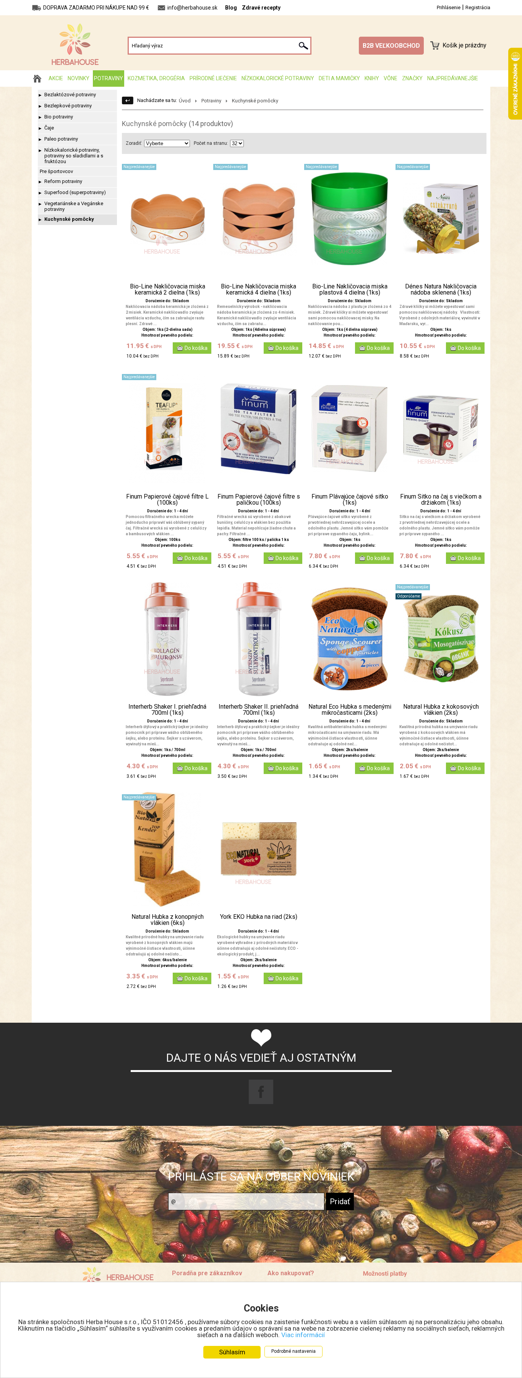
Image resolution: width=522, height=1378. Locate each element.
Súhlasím (232, 1352)
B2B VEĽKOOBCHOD (391, 45)
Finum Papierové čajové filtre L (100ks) (167, 500)
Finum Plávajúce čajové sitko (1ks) (349, 500)
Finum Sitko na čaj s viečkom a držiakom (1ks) (440, 500)
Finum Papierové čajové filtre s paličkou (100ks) (258, 500)
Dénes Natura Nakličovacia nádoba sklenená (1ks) (441, 289)
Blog (231, 8)
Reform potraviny (63, 181)
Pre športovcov (56, 171)
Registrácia (477, 7)
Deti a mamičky (339, 78)
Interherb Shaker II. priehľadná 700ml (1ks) (258, 710)
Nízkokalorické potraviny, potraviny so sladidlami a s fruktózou (73, 155)
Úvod (185, 101)
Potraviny (108, 78)
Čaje (49, 128)
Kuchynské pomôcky (69, 219)
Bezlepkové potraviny (68, 105)
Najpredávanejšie (452, 78)
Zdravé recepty (261, 8)
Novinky (78, 78)
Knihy (372, 78)
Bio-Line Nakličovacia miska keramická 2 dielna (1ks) (167, 289)
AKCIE (56, 78)
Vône (390, 78)
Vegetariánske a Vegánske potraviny (73, 206)
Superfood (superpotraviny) (75, 192)
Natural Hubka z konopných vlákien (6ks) (167, 920)
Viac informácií (303, 1335)
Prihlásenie (448, 7)
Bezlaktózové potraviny (70, 94)
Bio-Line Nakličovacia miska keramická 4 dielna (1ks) (258, 289)
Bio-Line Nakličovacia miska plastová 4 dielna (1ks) (349, 289)
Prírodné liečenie (213, 78)
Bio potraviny (58, 117)
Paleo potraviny (61, 139)
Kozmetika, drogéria (156, 78)
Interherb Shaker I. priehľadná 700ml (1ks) (167, 710)
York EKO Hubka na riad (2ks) (258, 917)
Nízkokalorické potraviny (278, 78)
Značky (412, 78)
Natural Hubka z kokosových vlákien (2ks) (441, 710)
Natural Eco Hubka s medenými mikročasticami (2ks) (349, 710)
